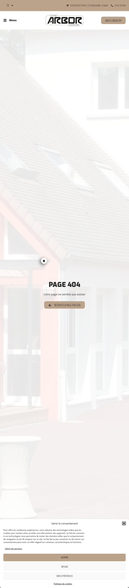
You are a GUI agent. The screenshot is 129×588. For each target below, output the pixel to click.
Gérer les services (13, 548)
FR (8, 5)
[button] (124, 523)
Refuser (64, 566)
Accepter (64, 557)
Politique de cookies (63, 583)
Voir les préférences (64, 576)
